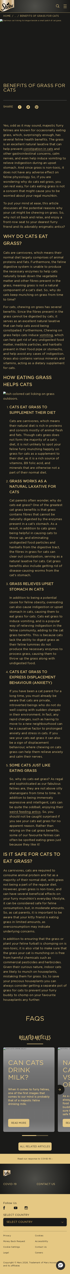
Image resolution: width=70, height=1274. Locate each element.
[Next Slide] (59, 1090)
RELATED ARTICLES (35, 1037)
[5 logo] (11, 1173)
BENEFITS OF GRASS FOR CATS (39, 16)
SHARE (8, 106)
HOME (7, 16)
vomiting (46, 335)
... (15, 16)
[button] (66, 6)
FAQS (35, 1018)
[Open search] (58, 6)
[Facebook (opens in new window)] (4, 1209)
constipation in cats (38, 149)
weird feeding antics (25, 811)
